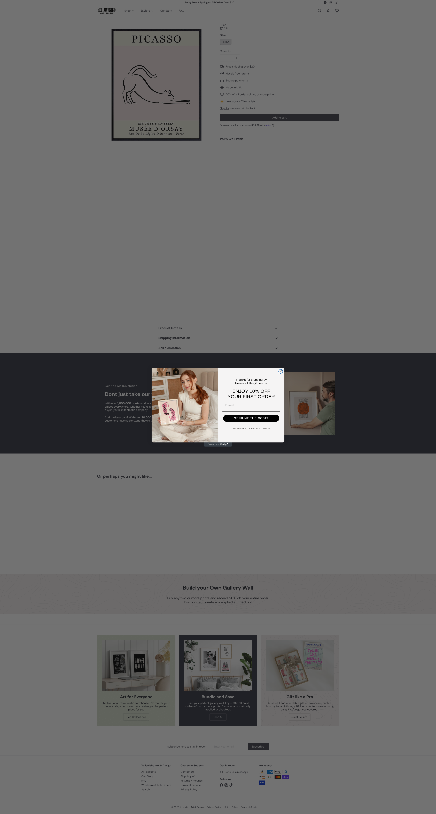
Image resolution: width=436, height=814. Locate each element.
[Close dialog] (281, 371)
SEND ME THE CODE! (251, 418)
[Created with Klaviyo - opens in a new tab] (218, 444)
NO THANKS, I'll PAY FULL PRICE (251, 428)
